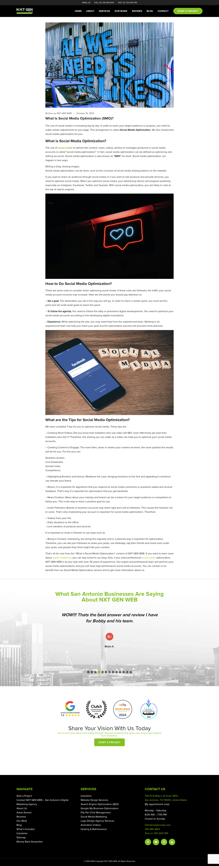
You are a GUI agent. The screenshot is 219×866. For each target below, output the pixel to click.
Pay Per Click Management (96, 812)
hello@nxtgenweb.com (158, 825)
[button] (88, 672)
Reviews (137, 11)
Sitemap (21, 837)
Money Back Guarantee (30, 841)
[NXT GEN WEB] (29, 11)
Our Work (121, 11)
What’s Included (25, 829)
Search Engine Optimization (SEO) (100, 804)
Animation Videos (91, 825)
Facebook (148, 842)
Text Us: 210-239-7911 (127, 3)
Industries (22, 833)
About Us (22, 808)
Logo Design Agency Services (97, 821)
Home (78, 11)
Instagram (164, 842)
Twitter (156, 842)
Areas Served (24, 812)
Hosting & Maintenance (94, 829)
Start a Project (110, 742)
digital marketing (61, 557)
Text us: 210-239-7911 (156, 833)
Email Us (86, 3)
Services (104, 11)
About (90, 11)
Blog (150, 11)
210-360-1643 (152, 829)
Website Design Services (94, 800)
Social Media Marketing (94, 816)
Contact (163, 11)
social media (149, 557)
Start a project (188, 11)
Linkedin (172, 842)
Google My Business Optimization (99, 808)
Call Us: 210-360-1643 (104, 3)
